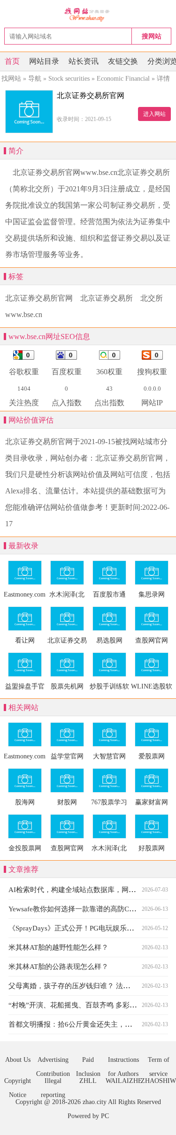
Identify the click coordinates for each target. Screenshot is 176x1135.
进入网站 (154, 114)
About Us (18, 1059)
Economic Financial (123, 78)
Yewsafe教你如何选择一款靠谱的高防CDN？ (77, 909)
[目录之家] (88, 14)
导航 (34, 78)
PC (105, 1116)
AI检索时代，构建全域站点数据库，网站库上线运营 (89, 889)
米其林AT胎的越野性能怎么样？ (58, 947)
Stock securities (69, 78)
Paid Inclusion (88, 1061)
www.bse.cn (23, 314)
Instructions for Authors (123, 1061)
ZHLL (88, 1080)
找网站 (11, 78)
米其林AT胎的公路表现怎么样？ (58, 966)
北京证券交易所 (106, 298)
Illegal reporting (53, 1082)
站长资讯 (84, 61)
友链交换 (123, 61)
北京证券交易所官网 (39, 298)
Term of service (158, 1061)
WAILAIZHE (123, 1080)
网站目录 (44, 61)
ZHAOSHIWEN (158, 1080)
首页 (12, 61)
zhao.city (95, 1101)
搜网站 (151, 36)
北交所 (151, 298)
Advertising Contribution (53, 1061)
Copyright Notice (17, 1082)
